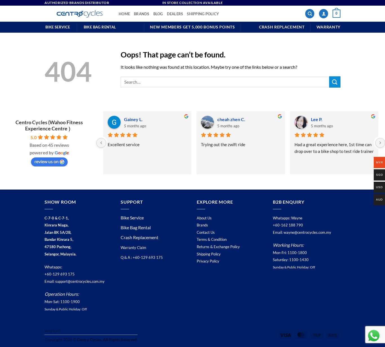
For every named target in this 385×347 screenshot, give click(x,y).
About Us (204, 218)
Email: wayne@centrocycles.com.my (302, 232)
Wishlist (53, 331)
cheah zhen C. (231, 119)
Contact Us (206, 232)
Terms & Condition (212, 239)
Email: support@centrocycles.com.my (75, 281)
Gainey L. (133, 119)
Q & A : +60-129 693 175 (142, 257)
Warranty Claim (133, 247)
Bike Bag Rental (136, 227)
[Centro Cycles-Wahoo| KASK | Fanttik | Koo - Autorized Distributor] (77, 14)
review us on (46, 161)
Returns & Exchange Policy (218, 246)
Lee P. (316, 119)
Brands (141, 14)
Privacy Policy (208, 261)
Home (124, 14)
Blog (158, 14)
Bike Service (132, 217)
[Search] (309, 13)
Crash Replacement (140, 237)
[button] (323, 13)
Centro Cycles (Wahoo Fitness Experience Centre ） (49, 125)
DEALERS (175, 14)
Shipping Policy (203, 14)
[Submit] (334, 81)
